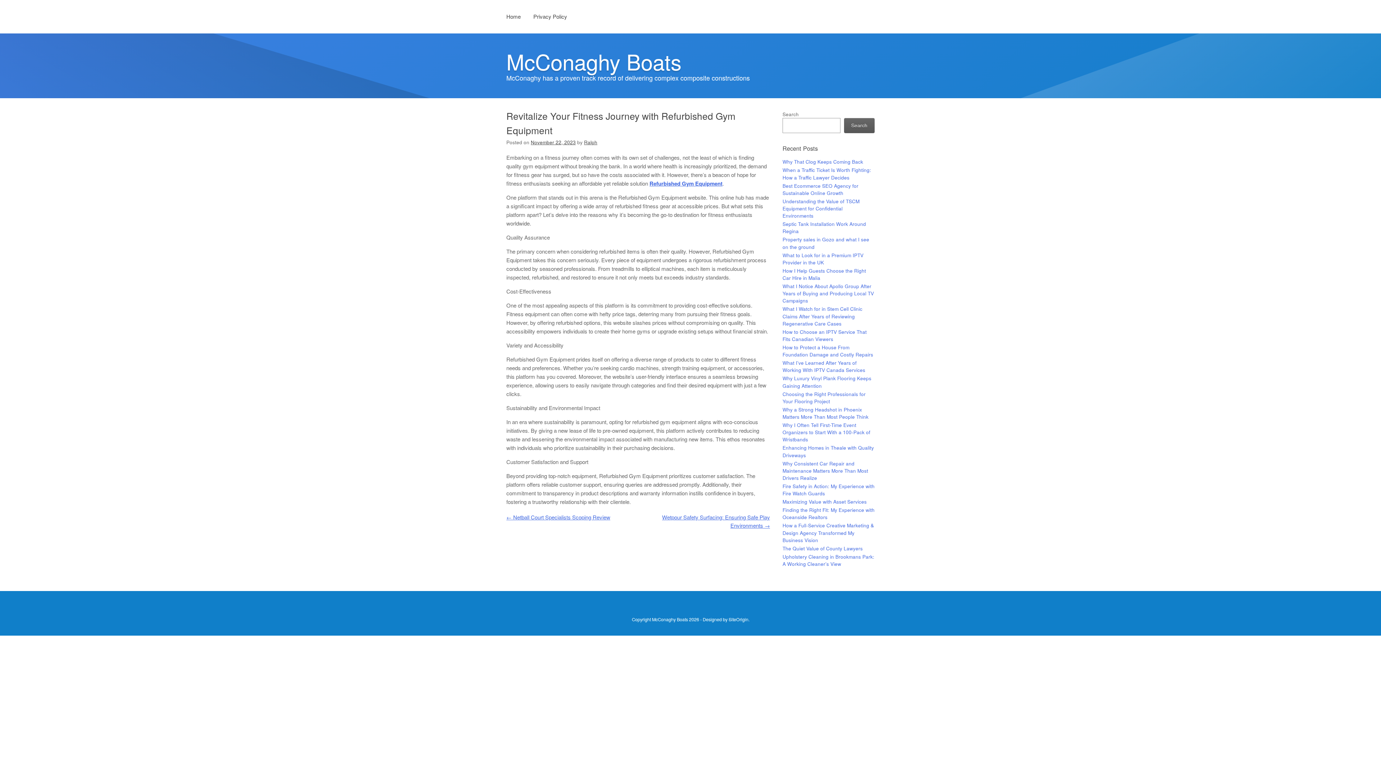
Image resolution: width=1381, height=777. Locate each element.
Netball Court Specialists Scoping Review (558, 517)
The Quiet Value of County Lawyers (823, 548)
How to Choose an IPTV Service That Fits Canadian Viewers (825, 335)
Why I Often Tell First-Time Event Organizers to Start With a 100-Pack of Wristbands (826, 432)
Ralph (590, 142)
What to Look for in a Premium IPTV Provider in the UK (823, 259)
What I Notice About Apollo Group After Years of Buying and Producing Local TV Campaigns (828, 293)
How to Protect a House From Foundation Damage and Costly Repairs (828, 351)
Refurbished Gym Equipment (686, 183)
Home (513, 16)
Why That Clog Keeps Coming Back (823, 161)
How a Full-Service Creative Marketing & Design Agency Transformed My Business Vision (828, 533)
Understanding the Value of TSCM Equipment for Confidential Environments (821, 208)
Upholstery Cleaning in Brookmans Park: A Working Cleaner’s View (828, 560)
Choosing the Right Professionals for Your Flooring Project (824, 398)
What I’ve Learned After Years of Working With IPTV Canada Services (824, 366)
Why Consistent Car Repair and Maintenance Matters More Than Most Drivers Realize (825, 471)
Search (791, 114)
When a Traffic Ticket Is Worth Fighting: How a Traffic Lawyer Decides (827, 174)
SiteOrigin (738, 619)
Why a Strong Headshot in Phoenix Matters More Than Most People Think (826, 413)
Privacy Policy (550, 16)
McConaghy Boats (594, 61)
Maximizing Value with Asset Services (825, 501)
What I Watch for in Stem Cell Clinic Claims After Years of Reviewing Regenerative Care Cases (822, 316)
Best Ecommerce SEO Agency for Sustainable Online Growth (820, 189)
